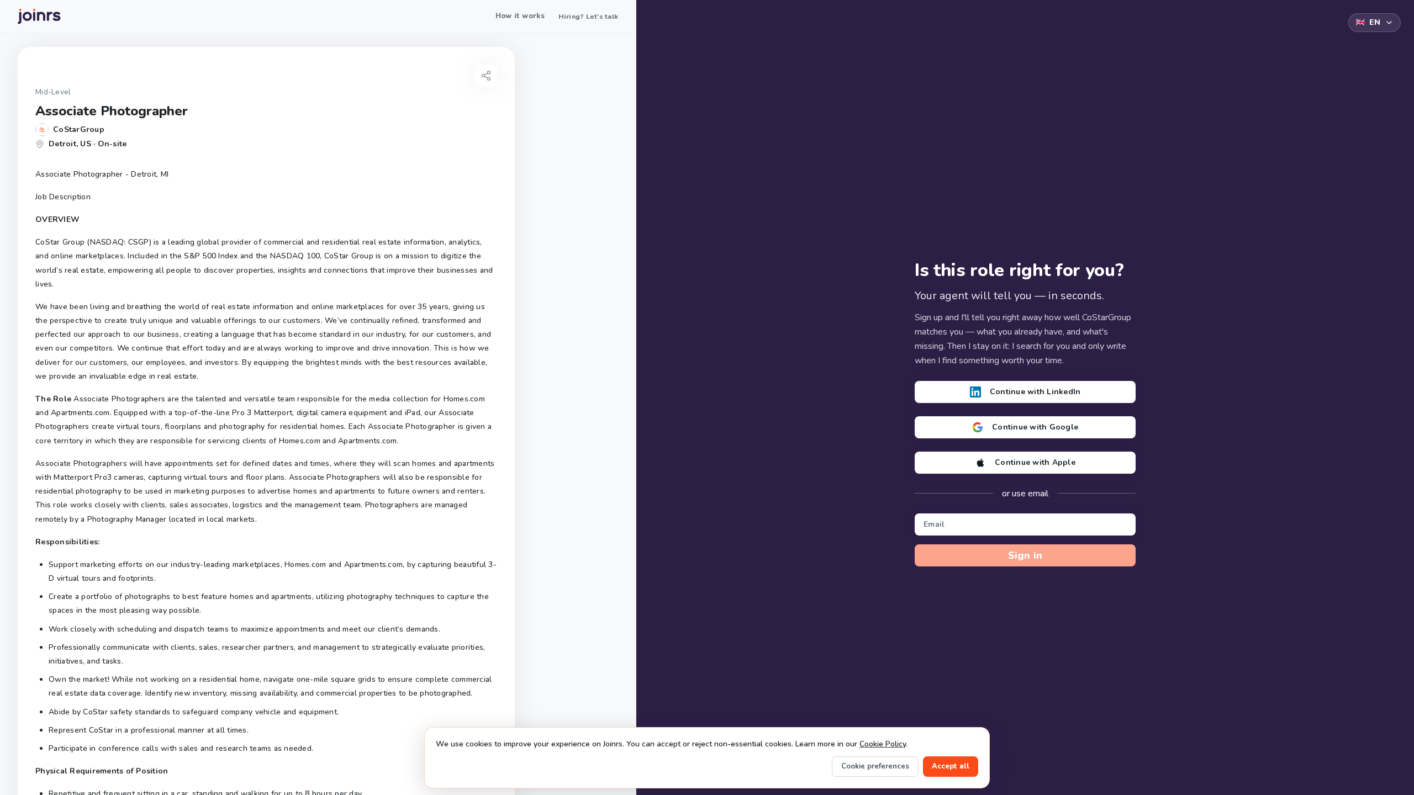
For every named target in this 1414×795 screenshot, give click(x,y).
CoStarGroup (78, 129)
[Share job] (486, 76)
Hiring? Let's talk (588, 16)
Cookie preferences (875, 766)
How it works (520, 16)
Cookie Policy (882, 744)
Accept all (950, 766)
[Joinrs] (39, 16)
